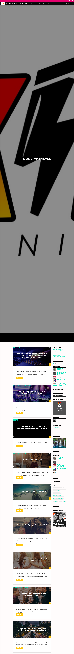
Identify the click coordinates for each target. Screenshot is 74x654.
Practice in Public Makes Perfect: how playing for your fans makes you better (32, 638)
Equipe (3, 0)
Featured (15, 631)
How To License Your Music (32, 469)
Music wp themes (56, 507)
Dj (63, 496)
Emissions (9, 3)
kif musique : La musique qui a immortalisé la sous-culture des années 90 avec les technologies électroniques (32, 364)
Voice (64, 510)
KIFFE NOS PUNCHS (56, 501)
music (59, 504)
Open (68, 3)
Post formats (55, 508)
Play (62, 3)
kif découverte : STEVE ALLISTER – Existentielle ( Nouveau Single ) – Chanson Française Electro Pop (32, 437)
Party (62, 507)
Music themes (61, 505)
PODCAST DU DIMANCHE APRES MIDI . (59, 358)
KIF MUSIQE (55, 504)
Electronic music (16, 394)
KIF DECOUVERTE (56, 499)
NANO (14, 409)
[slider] (64, 404)
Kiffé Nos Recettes (57, 502)
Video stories (18, 356)
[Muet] (62, 404)
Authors (54, 496)
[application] (59, 405)
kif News (26, 394)
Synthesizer (55, 510)
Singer (60, 508)
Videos (12, 0)
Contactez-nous (19, 0)
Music (14, 356)
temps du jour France (56, 436)
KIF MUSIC (22, 394)
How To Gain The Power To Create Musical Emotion (32, 534)
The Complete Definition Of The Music (32, 500)
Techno (60, 510)
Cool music (59, 496)
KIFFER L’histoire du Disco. (57, 364)
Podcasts (8, 0)
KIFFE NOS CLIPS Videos (31, 3)
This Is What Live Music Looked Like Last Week (32, 569)
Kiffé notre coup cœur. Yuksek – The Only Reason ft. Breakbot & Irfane (32, 402)
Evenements (46, 3)
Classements (16, 3)
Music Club (55, 505)
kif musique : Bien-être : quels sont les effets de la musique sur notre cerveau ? (59, 393)
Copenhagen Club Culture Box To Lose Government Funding (32, 603)
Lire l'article (20, 386)
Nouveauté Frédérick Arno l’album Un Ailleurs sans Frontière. (61, 382)
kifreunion (28, 631)
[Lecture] (53, 404)
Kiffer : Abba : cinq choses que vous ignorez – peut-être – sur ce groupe (61, 386)
